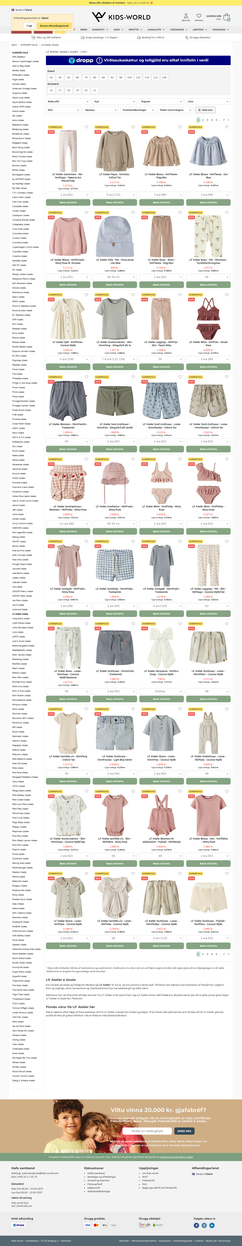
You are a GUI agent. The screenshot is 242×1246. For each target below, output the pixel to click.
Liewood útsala (19, 609)
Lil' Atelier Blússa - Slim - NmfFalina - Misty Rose (208, 840)
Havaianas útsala (20, 464)
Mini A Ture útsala (21, 691)
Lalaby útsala (18, 578)
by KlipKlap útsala (21, 184)
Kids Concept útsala (22, 555)
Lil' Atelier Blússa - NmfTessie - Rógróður (161, 176)
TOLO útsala (18, 1003)
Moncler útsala (19, 713)
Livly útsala (17, 632)
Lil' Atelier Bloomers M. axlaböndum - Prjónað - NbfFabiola (162, 840)
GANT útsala (18, 428)
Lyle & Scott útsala (21, 641)
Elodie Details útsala (22, 347)
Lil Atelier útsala (50, 45)
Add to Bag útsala (21, 66)
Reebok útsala (19, 872)
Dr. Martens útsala (21, 315)
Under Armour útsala (22, 1012)
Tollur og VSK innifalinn (48, 37)
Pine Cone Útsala (20, 818)
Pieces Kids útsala (21, 813)
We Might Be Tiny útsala (24, 1058)
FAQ (144, 1184)
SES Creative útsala (21, 913)
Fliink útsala (18, 392)
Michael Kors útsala (22, 682)
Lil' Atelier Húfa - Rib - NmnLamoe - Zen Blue (115, 261)
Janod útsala (18, 505)
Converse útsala (20, 242)
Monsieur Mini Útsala (22, 718)
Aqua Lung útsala (21, 97)
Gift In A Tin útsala (21, 437)
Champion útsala (20, 215)
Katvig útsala (18, 537)
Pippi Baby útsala (20, 822)
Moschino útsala (20, 723)
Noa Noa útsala (20, 772)
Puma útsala (18, 854)
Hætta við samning (21, 1198)
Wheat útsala (18, 1062)
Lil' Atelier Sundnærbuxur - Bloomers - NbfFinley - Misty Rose (68, 508)
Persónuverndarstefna (144, 1241)
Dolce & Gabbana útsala (24, 306)
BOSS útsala (18, 170)
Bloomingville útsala (22, 152)
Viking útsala (18, 1040)
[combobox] (68, 195)
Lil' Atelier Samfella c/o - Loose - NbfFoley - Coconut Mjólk (114, 923)
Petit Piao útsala (20, 809)
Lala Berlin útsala (20, 573)
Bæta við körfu (68, 202)
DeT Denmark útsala (22, 283)
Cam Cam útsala (20, 202)
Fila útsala (17, 374)
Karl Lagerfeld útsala (22, 532)
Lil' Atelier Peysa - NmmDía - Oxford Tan (114, 176)
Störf (145, 1177)
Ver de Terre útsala (21, 1026)
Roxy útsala (18, 895)
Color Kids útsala (20, 229)
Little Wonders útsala (22, 627)
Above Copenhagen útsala (25, 61)
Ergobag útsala (19, 360)
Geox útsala (18, 433)
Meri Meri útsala (20, 677)
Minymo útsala (19, 704)
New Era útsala (19, 763)
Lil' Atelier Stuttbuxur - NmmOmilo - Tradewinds (115, 673)
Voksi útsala (18, 1053)
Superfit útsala (19, 976)
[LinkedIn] (212, 1225)
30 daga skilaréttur (200, 37)
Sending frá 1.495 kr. (153, 37)
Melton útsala (19, 673)
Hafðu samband (96, 1173)
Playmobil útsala (20, 831)
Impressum (165, 1241)
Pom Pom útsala (20, 845)
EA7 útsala (17, 324)
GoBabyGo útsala (20, 442)
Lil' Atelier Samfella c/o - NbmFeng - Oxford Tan (68, 758)
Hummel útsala (19, 482)
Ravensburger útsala (22, 867)
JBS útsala (17, 510)
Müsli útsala (18, 732)
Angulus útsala (19, 93)
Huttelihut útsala (20, 492)
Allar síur (207, 110)
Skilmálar (124, 1241)
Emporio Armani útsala (23, 351)
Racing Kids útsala (21, 863)
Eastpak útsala (19, 328)
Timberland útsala (21, 999)
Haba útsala (18, 455)
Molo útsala (18, 709)
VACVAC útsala (20, 1017)
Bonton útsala (19, 165)
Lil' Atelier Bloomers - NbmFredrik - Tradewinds (68, 426)
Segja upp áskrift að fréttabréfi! (159, 1188)
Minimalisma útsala (21, 700)
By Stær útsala (19, 188)
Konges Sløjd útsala (22, 564)
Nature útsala (19, 750)
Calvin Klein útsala (21, 197)
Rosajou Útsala (19, 886)
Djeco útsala (18, 297)
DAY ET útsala (19, 265)
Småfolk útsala (19, 926)
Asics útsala (18, 120)
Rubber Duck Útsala (22, 899)
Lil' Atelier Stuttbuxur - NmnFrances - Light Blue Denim (115, 758)
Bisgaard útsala (19, 143)
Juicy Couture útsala (22, 523)
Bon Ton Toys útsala (22, 161)
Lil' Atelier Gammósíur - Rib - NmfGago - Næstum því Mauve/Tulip (68, 177)
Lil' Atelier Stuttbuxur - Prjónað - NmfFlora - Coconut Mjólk (208, 923)
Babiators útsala (20, 125)
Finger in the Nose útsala (24, 383)
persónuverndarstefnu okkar (176, 1157)
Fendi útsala (18, 369)
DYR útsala (17, 319)
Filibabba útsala (20, 378)
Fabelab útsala (19, 365)
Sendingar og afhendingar (101, 1177)
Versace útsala (19, 1035)
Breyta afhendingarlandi (54, 25)
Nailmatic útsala (20, 736)
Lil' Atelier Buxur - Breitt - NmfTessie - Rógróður (161, 261)
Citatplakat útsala (20, 224)
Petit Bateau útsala (21, 795)
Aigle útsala (18, 79)
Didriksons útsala (20, 292)
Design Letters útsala (22, 274)
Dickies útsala (19, 288)
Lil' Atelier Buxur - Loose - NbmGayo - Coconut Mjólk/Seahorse (68, 674)
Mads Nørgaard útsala (23, 646)
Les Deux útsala (20, 600)
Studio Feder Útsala (22, 963)
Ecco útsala (18, 333)
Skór (117, 29)
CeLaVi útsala (19, 211)
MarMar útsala (19, 664)
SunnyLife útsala (20, 967)
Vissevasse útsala (20, 1049)
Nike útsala (17, 768)
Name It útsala (19, 741)
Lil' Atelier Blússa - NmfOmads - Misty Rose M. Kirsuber (68, 261)
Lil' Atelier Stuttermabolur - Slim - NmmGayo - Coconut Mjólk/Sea (68, 840)
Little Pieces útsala (21, 623)
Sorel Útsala (18, 940)
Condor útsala (19, 238)
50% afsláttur (18, 57)
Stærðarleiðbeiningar (98, 1191)
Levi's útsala (18, 605)
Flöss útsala (18, 396)
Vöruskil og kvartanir (98, 1180)
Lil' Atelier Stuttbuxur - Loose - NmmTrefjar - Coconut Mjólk (161, 923)
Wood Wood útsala (21, 1071)
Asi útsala (17, 116)
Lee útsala (17, 587)
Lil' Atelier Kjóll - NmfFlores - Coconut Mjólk (68, 344)
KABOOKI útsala (20, 528)
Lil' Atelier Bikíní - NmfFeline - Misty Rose (208, 508)
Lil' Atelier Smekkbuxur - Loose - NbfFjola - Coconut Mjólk (208, 758)
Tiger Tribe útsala (20, 994)
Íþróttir (134, 29)
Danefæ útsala (19, 261)
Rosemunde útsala (21, 890)
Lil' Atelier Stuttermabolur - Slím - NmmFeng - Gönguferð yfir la (115, 344)
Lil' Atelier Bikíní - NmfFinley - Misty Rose (161, 508)
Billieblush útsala (20, 134)
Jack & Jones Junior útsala (25, 501)
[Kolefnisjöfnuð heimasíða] (158, 1225)
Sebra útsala (18, 908)
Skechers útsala (20, 917)
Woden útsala (19, 1067)
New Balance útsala (22, 759)
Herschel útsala (19, 469)
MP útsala (17, 727)
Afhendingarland (183, 1241)
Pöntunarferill (94, 1184)
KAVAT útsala (19, 541)
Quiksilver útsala (20, 858)
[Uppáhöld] (86, 127)
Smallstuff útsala (20, 922)
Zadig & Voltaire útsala (23, 1080)
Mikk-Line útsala (20, 686)
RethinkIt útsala (20, 881)
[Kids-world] (121, 17)
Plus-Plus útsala (20, 836)
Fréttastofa (148, 1180)
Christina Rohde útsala (23, 220)
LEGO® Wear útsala (22, 596)
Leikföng (198, 29)
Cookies (199, 1241)
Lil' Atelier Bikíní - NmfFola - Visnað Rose (208, 344)
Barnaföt (98, 29)
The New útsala (20, 985)
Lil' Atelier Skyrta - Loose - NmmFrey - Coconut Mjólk (161, 758)
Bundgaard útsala (21, 174)
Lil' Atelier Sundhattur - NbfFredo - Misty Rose (115, 508)
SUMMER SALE (29, 45)
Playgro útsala (19, 827)
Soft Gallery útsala (21, 935)
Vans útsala (17, 1021)
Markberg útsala (20, 659)
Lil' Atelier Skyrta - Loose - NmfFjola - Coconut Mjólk (68, 923)
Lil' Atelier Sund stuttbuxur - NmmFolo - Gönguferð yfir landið (115, 426)
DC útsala (17, 270)
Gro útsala (17, 446)
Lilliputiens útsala (20, 618)
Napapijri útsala (20, 745)
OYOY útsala (18, 786)
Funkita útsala (19, 419)
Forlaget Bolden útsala (23, 401)
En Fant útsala (19, 356)
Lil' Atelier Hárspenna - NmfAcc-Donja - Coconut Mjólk (161, 673)
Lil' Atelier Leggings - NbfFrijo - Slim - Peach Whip (161, 344)
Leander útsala (19, 582)
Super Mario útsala (21, 972)
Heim (14, 45)
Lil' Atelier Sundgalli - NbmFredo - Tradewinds (161, 590)
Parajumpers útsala (21, 790)
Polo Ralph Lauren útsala (24, 840)
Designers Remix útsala (23, 279)
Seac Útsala (18, 904)
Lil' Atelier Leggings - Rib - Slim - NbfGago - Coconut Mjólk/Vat (208, 590)
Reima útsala (18, 877)
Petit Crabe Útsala (21, 800)
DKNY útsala (18, 301)
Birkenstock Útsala (21, 138)
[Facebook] (196, 1225)
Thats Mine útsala (21, 981)
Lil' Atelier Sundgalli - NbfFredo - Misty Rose (68, 590)
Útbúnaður (177, 29)
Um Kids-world (150, 1173)
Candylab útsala (20, 206)
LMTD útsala (18, 636)
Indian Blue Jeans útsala (24, 496)
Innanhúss (219, 29)
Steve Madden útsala (22, 954)
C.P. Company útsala (22, 193)
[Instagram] (204, 1225)
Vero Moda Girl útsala (23, 1031)
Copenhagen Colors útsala (25, 247)
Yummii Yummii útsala (23, 1076)
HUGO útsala (18, 478)
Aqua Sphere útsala (22, 102)
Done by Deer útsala (22, 310)
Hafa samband (23, 1168)
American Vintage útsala (24, 88)
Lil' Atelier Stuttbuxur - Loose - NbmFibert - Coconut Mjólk (208, 673)
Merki (83, 29)
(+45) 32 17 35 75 (27, 1177)
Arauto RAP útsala (21, 107)
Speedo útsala (19, 944)
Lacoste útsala (19, 569)
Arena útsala (18, 111)
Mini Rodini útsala (21, 695)
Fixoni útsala (18, 387)
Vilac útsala (18, 1044)
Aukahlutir (155, 29)
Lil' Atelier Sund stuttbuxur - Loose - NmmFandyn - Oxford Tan (161, 426)
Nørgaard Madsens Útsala (25, 777)
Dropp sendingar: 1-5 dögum (101, 37)
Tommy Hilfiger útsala (23, 1008)
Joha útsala (17, 514)
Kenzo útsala (18, 546)
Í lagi (29, 25)
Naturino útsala (20, 754)
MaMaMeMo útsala (22, 650)
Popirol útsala (19, 849)
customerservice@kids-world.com (40, 1173)
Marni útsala (18, 668)
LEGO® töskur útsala (22, 591)
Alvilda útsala (19, 84)
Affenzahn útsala (20, 75)
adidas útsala (18, 70)
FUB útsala (17, 415)
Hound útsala (19, 473)
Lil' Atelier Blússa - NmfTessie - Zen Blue (208, 176)
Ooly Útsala (18, 781)
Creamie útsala (19, 256)
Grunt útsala (18, 451)
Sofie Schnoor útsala (22, 931)
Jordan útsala (19, 519)
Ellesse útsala (18, 342)
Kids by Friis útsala (21, 550)
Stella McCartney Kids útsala (26, 949)
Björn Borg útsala (21, 147)
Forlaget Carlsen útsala (23, 405)
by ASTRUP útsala (21, 179)
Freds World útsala (21, 410)
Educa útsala (18, 338)
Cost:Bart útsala (20, 251)
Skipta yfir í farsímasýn (218, 1241)
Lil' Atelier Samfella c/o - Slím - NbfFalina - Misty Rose (114, 840)
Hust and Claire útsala (23, 487)
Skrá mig (184, 1131)
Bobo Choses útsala (22, 156)
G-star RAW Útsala (21, 424)
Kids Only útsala (20, 559)
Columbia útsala (20, 233)
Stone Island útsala (21, 958)
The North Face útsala (23, 990)
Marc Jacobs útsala (21, 655)
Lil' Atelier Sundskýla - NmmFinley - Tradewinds (115, 590)
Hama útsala (18, 460)
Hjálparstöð (93, 1188)
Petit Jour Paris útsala (22, 804)
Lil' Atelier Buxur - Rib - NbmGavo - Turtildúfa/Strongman (208, 261)
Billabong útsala (20, 129)
